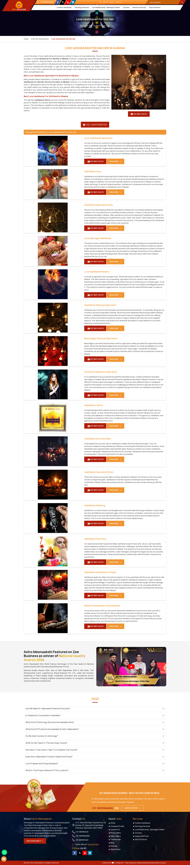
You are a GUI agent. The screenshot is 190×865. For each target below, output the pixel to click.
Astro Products (154, 7)
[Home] (100, 2)
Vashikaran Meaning (94, 505)
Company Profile (117, 826)
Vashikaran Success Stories (98, 472)
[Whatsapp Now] (4, 852)
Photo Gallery (115, 833)
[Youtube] (67, 2)
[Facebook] (57, 2)
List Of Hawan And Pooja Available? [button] (42, 763)
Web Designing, (131, 863)
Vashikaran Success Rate (97, 438)
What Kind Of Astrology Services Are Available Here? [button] (50, 722)
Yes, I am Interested (96, 124)
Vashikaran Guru (92, 171)
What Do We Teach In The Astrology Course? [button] (46, 743)
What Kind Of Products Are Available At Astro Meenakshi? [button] (52, 729)
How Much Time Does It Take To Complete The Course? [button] (52, 749)
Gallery (111, 2)
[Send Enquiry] (4, 859)
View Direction (93, 844)
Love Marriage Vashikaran (97, 238)
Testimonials (115, 839)
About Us (105, 2)
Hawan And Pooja (139, 7)
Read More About (33, 841)
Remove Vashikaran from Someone (102, 605)
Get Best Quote (140, 114)
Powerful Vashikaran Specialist (100, 372)
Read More (114, 161)
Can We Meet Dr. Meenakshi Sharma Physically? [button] (48, 708)
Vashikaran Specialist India (98, 205)
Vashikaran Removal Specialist (100, 305)
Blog (112, 842)
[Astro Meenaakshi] (19, 6)
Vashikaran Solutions (95, 539)
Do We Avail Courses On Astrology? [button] (42, 736)
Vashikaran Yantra (93, 405)
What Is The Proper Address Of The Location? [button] (47, 770)
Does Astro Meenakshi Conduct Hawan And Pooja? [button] (49, 756)
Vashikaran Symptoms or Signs (100, 572)
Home (26, 39)
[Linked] (72, 2)
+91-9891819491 (47, 2)
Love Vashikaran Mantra (96, 271)
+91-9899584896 (102, 808)
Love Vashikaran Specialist (98, 138)
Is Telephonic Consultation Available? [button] (43, 715)
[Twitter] (62, 2)
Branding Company (159, 863)
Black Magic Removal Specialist (100, 338)
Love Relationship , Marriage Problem (106, 7)
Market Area (115, 849)
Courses (126, 7)
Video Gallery (115, 836)
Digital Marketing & (144, 863)
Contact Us (118, 2)
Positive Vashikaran (64, 7)
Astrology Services (82, 7)
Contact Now (131, 808)
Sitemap (113, 846)
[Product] (138, 82)
